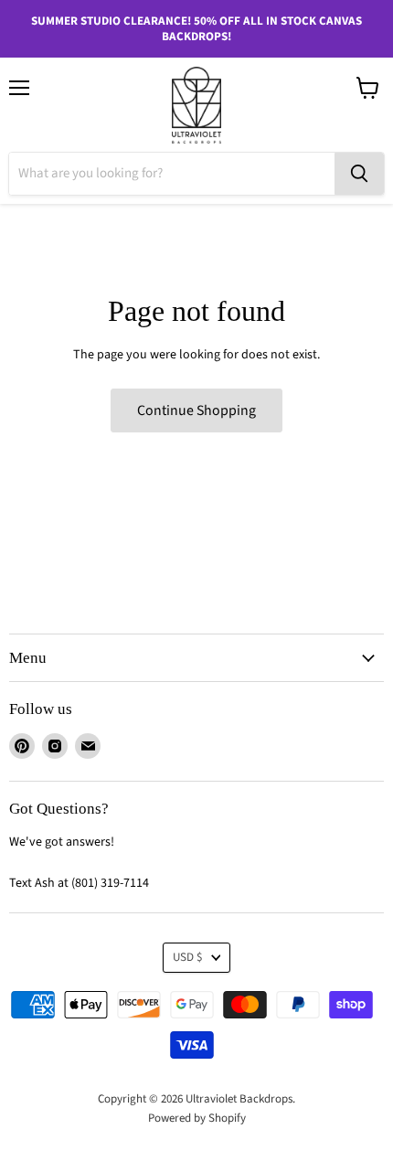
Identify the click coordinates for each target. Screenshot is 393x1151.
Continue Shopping (196, 410)
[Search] (359, 174)
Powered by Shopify (197, 1118)
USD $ (188, 957)
